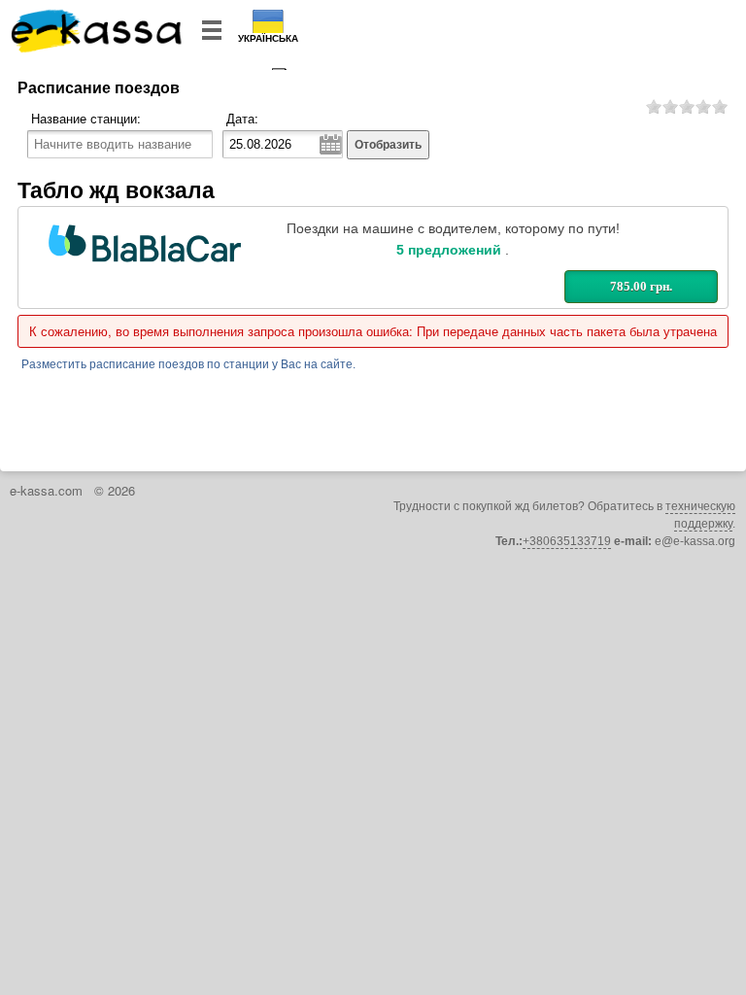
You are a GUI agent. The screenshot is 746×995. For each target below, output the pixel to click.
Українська (268, 38)
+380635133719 (567, 541)
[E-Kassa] (97, 33)
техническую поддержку (700, 515)
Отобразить (388, 145)
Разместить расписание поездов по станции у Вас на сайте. (188, 364)
